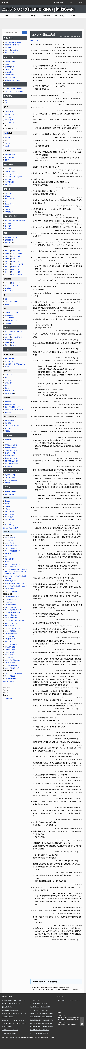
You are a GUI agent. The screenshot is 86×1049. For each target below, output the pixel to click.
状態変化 (7, 431)
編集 (71, 3)
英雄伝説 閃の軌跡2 (47, 1017)
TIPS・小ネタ (9, 69)
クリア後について (10, 157)
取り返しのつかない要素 (12, 80)
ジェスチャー (15, 345)
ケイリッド (8, 117)
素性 (6, 423)
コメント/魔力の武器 (11, 618)
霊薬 (11, 383)
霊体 (6, 229)
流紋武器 (7, 243)
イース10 (21, 1020)
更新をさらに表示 (8, 682)
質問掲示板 (15, 45)
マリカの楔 (8, 380)
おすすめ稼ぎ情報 (10, 77)
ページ (80, 3)
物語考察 (7, 50)
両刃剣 (13, 261)
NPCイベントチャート (11, 174)
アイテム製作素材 (16, 337)
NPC (6, 193)
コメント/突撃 (9, 657)
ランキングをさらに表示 (10, 528)
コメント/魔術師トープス (12, 668)
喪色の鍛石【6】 (10, 559)
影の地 (6, 133)
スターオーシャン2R (8, 1023)
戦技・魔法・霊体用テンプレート (15, 221)
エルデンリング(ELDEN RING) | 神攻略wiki (38, 9)
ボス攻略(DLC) (9, 212)
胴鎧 (8, 320)
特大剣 (20, 253)
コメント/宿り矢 (10, 676)
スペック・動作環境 (11, 480)
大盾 (16, 302)
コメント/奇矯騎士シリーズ (13, 610)
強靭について (9, 412)
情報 (6, 345)
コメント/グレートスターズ (13, 612)
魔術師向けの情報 (10, 453)
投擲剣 (13, 251)
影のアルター (9, 143)
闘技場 (7, 367)
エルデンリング (34, 1007)
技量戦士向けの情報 (11, 448)
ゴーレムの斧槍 (9, 636)
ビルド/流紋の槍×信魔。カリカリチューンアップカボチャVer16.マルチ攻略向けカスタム (16, 571)
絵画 (12, 342)
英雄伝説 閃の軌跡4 (48, 1020)
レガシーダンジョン (10, 128)
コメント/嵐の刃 (10, 538)
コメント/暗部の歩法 (11, 615)
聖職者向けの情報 (10, 456)
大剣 (12, 253)
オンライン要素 (9, 359)
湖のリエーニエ (9, 114)
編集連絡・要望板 (10, 492)
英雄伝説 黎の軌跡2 (35, 1026)
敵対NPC (7, 207)
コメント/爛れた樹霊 (11, 634)
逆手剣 (13, 259)
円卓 (6, 103)
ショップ (11, 193)
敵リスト (7, 201)
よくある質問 (9, 72)
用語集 (7, 64)
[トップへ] (82, 1019)
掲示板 (33, 16)
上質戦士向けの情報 (11, 450)
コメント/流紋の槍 (10, 567)
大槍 (6, 269)
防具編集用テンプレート (12, 312)
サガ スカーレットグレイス (10, 1030)
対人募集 (18, 42)
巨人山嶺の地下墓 (10, 647)
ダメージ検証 (9, 410)
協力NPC (7, 196)
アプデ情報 (46, 16)
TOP (6, 16)
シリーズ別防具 (9, 318)
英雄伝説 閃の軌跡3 (35, 1020)
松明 (6, 299)
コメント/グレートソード (12, 623)
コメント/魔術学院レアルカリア (14, 620)
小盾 (6, 302)
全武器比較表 (9, 240)
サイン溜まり (9, 361)
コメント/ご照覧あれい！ (12, 551)
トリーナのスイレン (11, 644)
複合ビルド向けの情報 (11, 464)
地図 (6, 100)
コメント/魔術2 (9, 589)
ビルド (73, 16)
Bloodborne (43, 1013)
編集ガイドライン (10, 494)
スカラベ (11, 199)
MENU (20, 16)
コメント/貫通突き (10, 631)
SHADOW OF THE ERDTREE (13, 89)
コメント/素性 (9, 540)
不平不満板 (8, 47)
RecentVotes (9, 602)
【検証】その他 (18, 410)
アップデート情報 (10, 475)
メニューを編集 (7, 698)
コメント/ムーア (10, 543)
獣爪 (12, 275)
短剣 (6, 251)
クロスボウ (8, 285)
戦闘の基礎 (8, 402)
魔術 (6, 226)
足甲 (16, 320)
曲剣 (19, 256)
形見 (9, 423)
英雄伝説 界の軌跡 (48, 1026)
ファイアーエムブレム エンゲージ (39, 1030)
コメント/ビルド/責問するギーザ (15, 673)
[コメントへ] (82, 1023)
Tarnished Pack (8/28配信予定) (14, 91)
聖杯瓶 (7, 383)
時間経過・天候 (9, 391)
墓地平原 (7, 137)
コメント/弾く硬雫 (10, 679)
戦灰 (9, 223)
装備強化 (7, 388)
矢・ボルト (8, 288)
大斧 (6, 264)
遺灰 (9, 229)
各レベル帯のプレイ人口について (15, 364)
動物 (6, 199)
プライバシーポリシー (73, 1000)
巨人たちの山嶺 (9, 123)
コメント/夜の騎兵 (10, 605)
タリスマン (8, 323)
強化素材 (7, 340)
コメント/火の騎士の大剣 (12, 660)
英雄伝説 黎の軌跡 (47, 1023)
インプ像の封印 (9, 182)
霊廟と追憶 (8, 185)
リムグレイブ (9, 111)
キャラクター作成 (10, 420)
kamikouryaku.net (14, 1037)
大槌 (6, 267)
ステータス (8, 428)
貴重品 (7, 342)
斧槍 (12, 269)
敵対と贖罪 (8, 179)
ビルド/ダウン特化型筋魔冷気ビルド (16, 586)
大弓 (19, 283)
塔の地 (6, 140)
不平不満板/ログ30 (10, 599)
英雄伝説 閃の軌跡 (35, 1017)
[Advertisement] (43, 23)
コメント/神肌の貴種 (11, 665)
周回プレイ (8, 160)
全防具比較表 (9, 315)
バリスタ (15, 285)
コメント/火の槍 (10, 663)
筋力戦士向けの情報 (11, 445)
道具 (6, 337)
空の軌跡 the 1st (7, 1007)
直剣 (19, 251)
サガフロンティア (7, 1026)
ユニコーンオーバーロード (9, 1020)
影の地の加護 (9, 393)
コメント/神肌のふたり (12, 597)
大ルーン (12, 375)
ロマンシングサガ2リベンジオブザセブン (14, 1013)
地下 (5, 126)
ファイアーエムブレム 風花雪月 (39, 1033)
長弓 (12, 283)
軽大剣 (7, 253)
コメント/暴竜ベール (11, 548)
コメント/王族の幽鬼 (11, 591)
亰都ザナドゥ (18, 1000)
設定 (12, 67)
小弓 (6, 283)
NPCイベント (9, 169)
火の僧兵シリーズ (10, 639)
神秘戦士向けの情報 (11, 458)
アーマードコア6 (45, 1007)
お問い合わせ (62, 1000)
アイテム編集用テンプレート (13, 332)
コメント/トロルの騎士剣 (12, 564)
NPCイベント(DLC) (10, 171)
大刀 (6, 261)
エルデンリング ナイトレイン (38, 1003)
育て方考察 (8, 440)
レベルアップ (9, 426)
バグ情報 (7, 483)
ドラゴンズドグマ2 (7, 1017)
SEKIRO (51, 1013)
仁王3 (24, 1000)
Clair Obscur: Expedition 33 (10, 1010)
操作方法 (7, 67)
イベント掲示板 (9, 53)
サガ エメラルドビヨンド (9, 1033)
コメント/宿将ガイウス (12, 546)
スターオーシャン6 (21, 1023)
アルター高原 (9, 120)
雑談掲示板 (8, 45)
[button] (60, 3)
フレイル (20, 264)
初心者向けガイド (10, 62)
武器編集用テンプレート (12, 237)
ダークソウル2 (43, 1010)
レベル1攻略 (8, 466)
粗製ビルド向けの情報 (11, 461)
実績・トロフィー (60, 16)
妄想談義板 (14, 50)
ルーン (7, 375)
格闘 (19, 272)
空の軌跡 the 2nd (7, 1000)
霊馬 (6, 385)
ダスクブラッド (34, 1000)
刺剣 (6, 256)
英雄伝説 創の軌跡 (35, 1023)
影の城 (7, 146)
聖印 (11, 291)
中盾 (11, 302)
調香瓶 (20, 275)
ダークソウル (34, 1010)
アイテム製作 (9, 334)
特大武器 (14, 267)
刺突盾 (7, 304)
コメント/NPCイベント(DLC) (13, 628)
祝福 (6, 377)
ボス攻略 (7, 209)
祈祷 (9, 226)
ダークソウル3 (34, 1013)
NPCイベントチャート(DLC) (13, 177)
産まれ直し (17, 426)
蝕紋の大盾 (34, 40)
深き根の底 (8, 553)
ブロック (80, 47)
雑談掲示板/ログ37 (10, 581)
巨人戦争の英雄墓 (10, 649)
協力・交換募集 (9, 42)
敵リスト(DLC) (9, 204)
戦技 (6, 223)
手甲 (12, 320)
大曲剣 (7, 259)
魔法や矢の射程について (12, 407)
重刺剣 (13, 256)
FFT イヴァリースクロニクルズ (11, 1003)
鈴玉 (12, 340)
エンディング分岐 (10, 155)
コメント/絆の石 (10, 655)
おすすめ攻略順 (9, 75)
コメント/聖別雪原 (10, 607)
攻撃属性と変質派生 (11, 404)
